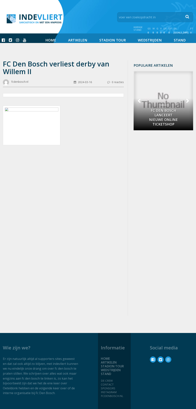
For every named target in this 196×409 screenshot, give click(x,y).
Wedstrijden (150, 40)
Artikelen (77, 40)
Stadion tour (112, 40)
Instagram (109, 392)
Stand (180, 40)
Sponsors (108, 388)
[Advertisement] (63, 178)
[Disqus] (63, 262)
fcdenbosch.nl (112, 396)
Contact (107, 384)
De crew (107, 380)
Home (50, 40)
